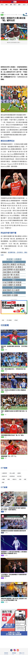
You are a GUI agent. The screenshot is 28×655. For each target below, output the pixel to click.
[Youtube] (18, 650)
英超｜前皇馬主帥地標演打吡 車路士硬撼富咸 (13, 390)
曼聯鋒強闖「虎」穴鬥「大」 (9, 456)
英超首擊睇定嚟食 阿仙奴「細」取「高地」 (13, 435)
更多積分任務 (21, 641)
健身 (20, 479)
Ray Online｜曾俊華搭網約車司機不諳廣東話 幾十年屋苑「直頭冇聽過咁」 (14, 508)
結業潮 (19, 473)
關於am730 (21, 653)
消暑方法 (14, 479)
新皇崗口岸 (4, 476)
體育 (2, 14)
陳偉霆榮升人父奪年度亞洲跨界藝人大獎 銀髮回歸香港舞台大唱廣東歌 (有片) (14, 552)
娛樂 (2, 555)
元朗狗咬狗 (4, 473)
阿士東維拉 (9, 320)
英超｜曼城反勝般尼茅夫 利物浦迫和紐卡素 (13, 369)
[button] (2, 1)
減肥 (25, 479)
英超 (3, 320)
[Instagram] (14, 650)
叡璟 (9, 479)
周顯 (3, 482)
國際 (2, 602)
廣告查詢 (6, 653)
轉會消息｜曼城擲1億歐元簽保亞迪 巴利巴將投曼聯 (14, 347)
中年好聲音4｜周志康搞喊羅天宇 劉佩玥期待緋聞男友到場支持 (14, 575)
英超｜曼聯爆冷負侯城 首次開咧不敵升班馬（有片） (14, 411)
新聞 (2, 532)
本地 (2, 511)
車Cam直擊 (12, 473)
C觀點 (3, 479)
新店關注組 (12, 476)
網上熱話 (19, 476)
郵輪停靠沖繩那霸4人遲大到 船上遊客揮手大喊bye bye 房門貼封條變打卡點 (14, 599)
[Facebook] (11, 650)
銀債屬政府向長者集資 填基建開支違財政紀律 (13, 531)
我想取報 (14, 653)
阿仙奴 (16, 320)
